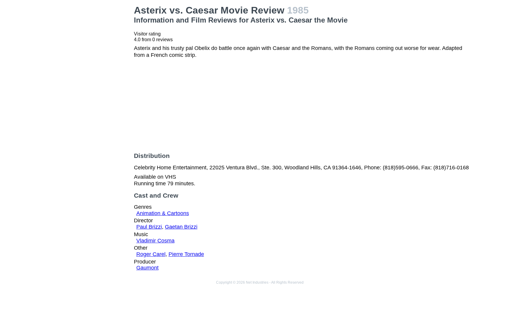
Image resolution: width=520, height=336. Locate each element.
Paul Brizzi (149, 227)
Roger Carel (151, 254)
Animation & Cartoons (162, 213)
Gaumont (147, 268)
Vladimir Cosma (155, 241)
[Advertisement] (90, 95)
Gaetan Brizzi (181, 227)
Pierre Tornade (186, 254)
